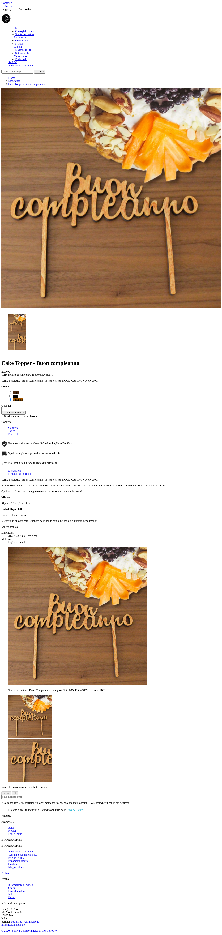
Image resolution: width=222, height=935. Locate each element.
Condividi (13, 427)
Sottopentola (22, 53)
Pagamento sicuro (18, 860)
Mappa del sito (16, 867)
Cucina (15, 46)
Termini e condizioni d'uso (22, 854)
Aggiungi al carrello (13, 412)
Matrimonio (17, 56)
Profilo (5, 873)
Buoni (11, 897)
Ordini (11, 887)
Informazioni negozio (13, 924)
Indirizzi (12, 894)
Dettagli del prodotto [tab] (19, 473)
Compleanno (22, 40)
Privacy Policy (75, 809)
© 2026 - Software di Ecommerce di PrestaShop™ (29, 930)
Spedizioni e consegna (20, 65)
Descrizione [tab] (14, 470)
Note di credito (16, 891)
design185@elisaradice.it (25, 921)
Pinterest (13, 434)
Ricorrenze (17, 37)
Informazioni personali (20, 884)
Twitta (11, 430)
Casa (13, 28)
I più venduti (15, 833)
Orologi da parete (24, 31)
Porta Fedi (21, 59)
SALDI (12, 62)
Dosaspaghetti (23, 49)
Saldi (11, 827)
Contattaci (6, 2)
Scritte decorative (24, 34)
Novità (12, 830)
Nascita (19, 43)
